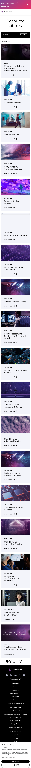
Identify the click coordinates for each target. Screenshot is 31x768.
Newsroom (15, 697)
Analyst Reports (15, 717)
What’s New (15, 735)
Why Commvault (15, 708)
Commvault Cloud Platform (15, 711)
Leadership (15, 690)
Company (15, 684)
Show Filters (23, 35)
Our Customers (15, 721)
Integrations (15, 724)
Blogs (15, 741)
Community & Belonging (15, 703)
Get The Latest (15, 732)
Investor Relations (15, 693)
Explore (15, 738)
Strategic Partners (15, 727)
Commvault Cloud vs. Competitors (15, 714)
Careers (15, 700)
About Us (15, 687)
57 (20, 661)
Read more (5, 7)
